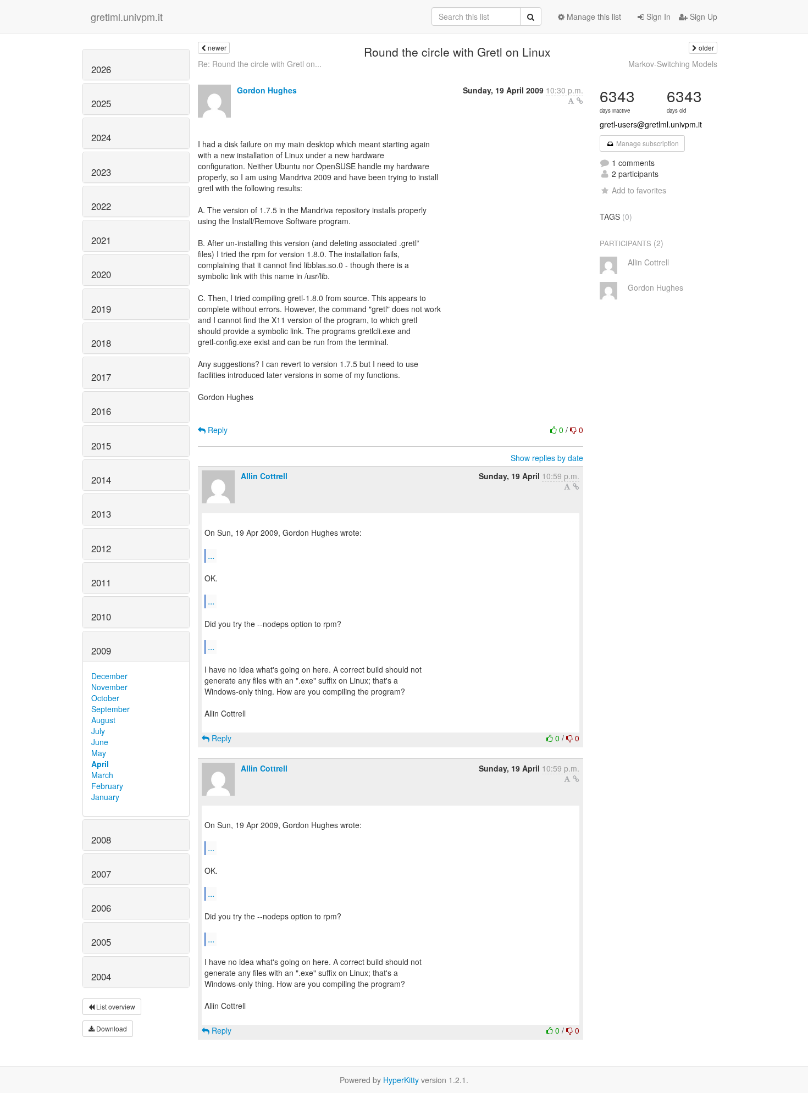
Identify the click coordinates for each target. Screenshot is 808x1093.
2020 (101, 274)
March (102, 774)
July (98, 730)
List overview (115, 1006)
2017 (101, 377)
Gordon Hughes (267, 90)
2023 (101, 172)
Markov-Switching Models (672, 63)
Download (111, 1028)
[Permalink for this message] (580, 101)
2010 (101, 616)
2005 (101, 941)
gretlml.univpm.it (127, 16)
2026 (101, 69)
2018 (101, 342)
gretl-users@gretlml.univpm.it (651, 124)
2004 (101, 976)
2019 (101, 308)
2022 (101, 206)
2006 (101, 907)
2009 (101, 650)
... (211, 555)
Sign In (657, 16)
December (109, 675)
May (98, 752)
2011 (101, 582)
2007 (101, 873)
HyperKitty (401, 1079)
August (103, 719)
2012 (101, 548)
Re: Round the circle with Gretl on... (260, 63)
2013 (101, 513)
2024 (101, 137)
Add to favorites (639, 190)
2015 (101, 445)
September (110, 708)
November (109, 686)
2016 (101, 411)
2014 (101, 479)
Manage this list (593, 16)
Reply (217, 429)
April (100, 763)
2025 (101, 103)
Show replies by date (547, 457)
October (105, 697)
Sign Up (702, 16)
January (105, 796)
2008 (101, 839)
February (107, 785)
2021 (101, 240)
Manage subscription (647, 143)
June (99, 741)
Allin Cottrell (264, 475)
